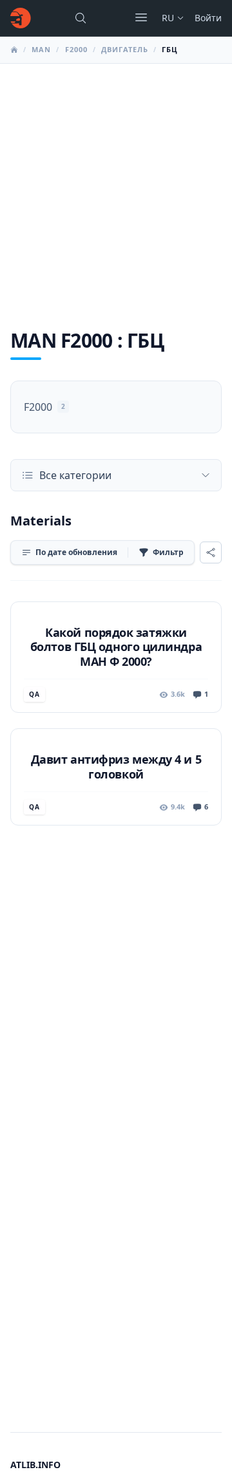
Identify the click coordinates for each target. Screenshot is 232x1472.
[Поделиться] (211, 552)
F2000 (76, 49)
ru (168, 18)
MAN (41, 49)
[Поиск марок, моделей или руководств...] (81, 18)
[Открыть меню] (141, 17)
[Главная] (20, 18)
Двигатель (124, 49)
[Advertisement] (116, 186)
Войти (208, 18)
